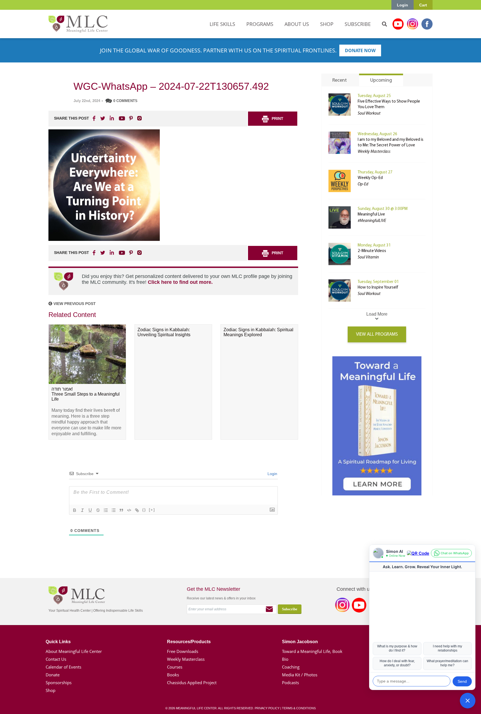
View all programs (377, 334)
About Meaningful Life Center (74, 651)
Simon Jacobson (300, 641)
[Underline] (90, 510)
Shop (50, 690)
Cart (423, 5)
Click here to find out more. (180, 282)
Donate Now (360, 50)
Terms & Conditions (299, 708)
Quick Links (58, 641)
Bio (285, 659)
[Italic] (82, 510)
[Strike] (98, 510)
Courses (174, 667)
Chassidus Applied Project (192, 682)
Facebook (427, 24)
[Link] (137, 510)
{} (144, 510)
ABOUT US (296, 24)
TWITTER (103, 118)
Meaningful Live (371, 214)
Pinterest (131, 118)
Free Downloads (182, 651)
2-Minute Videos (372, 251)
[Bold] (74, 510)
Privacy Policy (267, 708)
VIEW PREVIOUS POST (74, 303)
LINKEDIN (111, 118)
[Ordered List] (106, 510)
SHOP (326, 24)
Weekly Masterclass (186, 659)
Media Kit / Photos (299, 674)
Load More (376, 314)
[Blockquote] (121, 510)
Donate (53, 674)
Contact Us (56, 659)
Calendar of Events (63, 667)
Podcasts (290, 682)
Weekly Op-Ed (370, 178)
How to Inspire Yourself (378, 287)
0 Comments (125, 101)
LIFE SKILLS (222, 24)
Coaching (291, 667)
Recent (339, 80)
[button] (467, 700)
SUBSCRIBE (358, 24)
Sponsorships (59, 682)
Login (402, 5)
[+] (152, 510)
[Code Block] (129, 510)
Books (173, 674)
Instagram (412, 24)
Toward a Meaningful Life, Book (312, 651)
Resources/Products (189, 641)
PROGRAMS (259, 24)
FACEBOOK (94, 118)
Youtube (398, 24)
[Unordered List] (113, 510)
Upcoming (381, 80)
